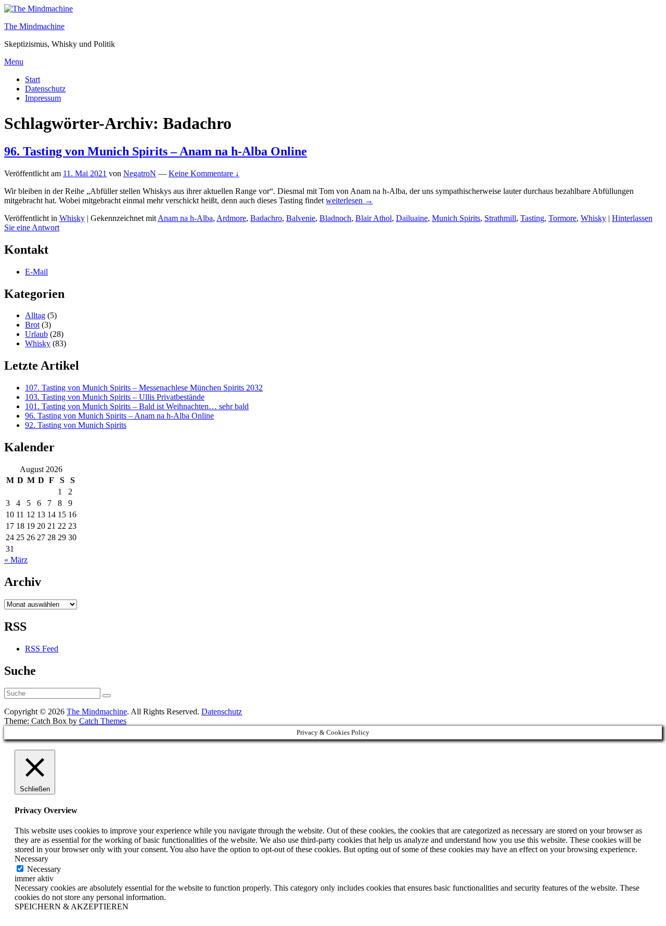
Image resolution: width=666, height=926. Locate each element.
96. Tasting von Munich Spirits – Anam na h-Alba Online (155, 151)
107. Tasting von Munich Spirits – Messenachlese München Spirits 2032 (144, 387)
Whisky (72, 218)
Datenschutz (45, 88)
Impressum (43, 98)
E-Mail (36, 271)
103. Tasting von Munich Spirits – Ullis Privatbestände (114, 397)
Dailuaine (412, 218)
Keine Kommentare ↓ (204, 173)
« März (16, 559)
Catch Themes (102, 720)
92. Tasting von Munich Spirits (75, 425)
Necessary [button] (31, 858)
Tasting (532, 218)
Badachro (266, 218)
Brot (32, 324)
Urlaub (36, 334)
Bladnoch (335, 218)
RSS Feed (41, 648)
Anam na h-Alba (185, 218)
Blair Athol (373, 218)
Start (32, 79)
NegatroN (139, 173)
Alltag (35, 315)
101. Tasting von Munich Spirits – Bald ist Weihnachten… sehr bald (137, 406)
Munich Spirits (456, 218)
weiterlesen (349, 200)
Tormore (562, 218)
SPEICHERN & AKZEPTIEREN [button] (72, 906)
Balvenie (300, 218)
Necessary (44, 869)
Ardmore (231, 218)
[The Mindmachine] (38, 8)
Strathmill (500, 218)
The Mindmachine (34, 26)
